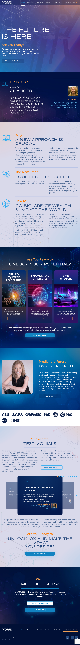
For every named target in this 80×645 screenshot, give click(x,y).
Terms (3, 637)
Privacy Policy (10, 637)
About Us (40, 3)
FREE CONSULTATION (70, 2)
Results (47, 3)
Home (23, 3)
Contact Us (57, 3)
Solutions (30, 3)
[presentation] (4, 495)
